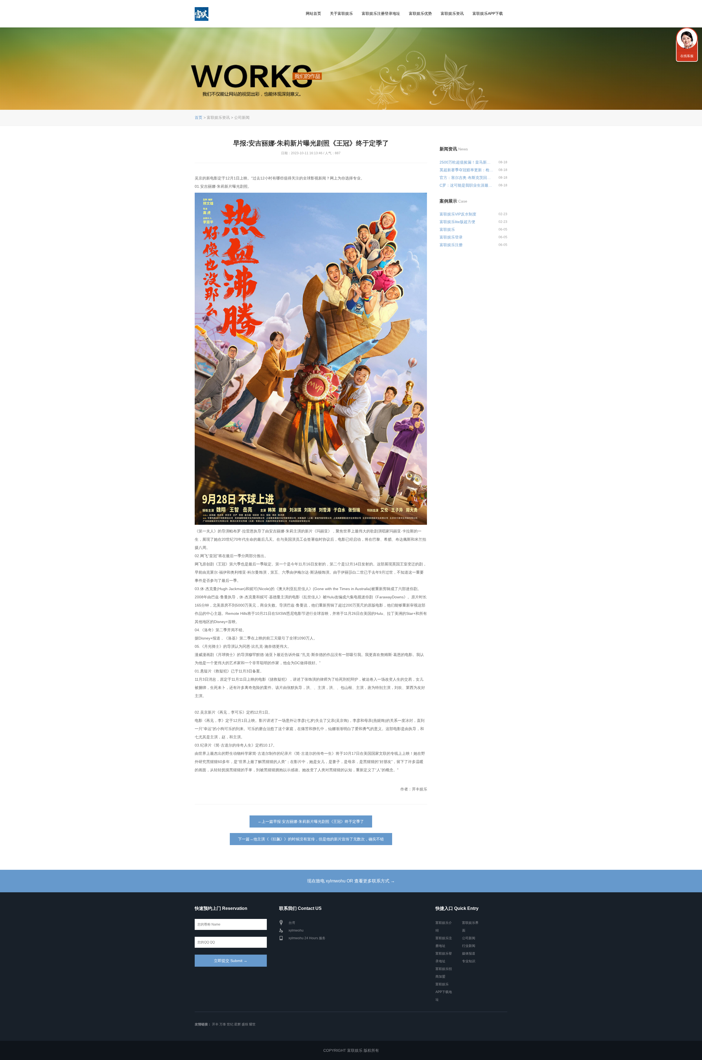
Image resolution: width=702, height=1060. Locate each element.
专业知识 (468, 961)
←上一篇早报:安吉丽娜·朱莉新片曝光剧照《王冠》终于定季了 (311, 821)
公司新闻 (468, 938)
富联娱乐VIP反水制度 (458, 214)
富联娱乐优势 (420, 13)
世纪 (230, 1024)
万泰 (222, 1024)
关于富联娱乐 (341, 13)
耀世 (252, 1024)
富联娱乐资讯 (452, 13)
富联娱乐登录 (451, 237)
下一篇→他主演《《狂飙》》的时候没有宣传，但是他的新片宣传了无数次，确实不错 (311, 839)
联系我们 (687, 38)
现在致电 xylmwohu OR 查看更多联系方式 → (351, 881)
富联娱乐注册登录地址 (381, 13)
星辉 (237, 1024)
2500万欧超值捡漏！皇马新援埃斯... (467, 162)
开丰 (215, 1024)
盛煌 (245, 1024)
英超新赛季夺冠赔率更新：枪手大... (467, 170)
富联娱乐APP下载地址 (443, 992)
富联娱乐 (447, 229)
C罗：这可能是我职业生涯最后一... (467, 185)
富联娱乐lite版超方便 (457, 222)
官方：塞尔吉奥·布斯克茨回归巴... (467, 177)
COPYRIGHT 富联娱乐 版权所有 (351, 1050)
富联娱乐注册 (451, 245)
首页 (198, 117)
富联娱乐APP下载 (487, 13)
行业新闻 (468, 946)
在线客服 (686, 56)
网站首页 (313, 13)
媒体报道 (468, 953)
